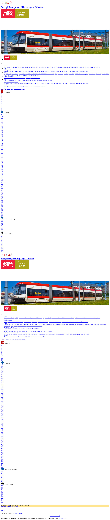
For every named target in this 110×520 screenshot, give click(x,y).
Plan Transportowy (21, 78)
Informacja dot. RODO (68, 67)
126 (2, 139)
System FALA (22, 74)
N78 (2, 250)
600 (2, 208)
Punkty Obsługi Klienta (12, 75)
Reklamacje (37, 78)
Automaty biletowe (22, 75)
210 (2, 184)
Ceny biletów (7, 74)
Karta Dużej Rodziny (101, 74)
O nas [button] (5, 65)
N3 (1, 237)
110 (2, 123)
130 (2, 142)
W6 (2, 227)
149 (2, 151)
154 (2, 153)
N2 (1, 236)
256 (2, 190)
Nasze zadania (7, 67)
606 (2, 209)
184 (2, 176)
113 (2, 127)
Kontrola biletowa (32, 75)
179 (2, 173)
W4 (2, 224)
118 (2, 132)
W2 (2, 221)
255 (2, 189)
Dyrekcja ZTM (14, 67)
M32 (2, 116)
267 (2, 194)
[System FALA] (6, 3)
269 (2, 197)
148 (2, 150)
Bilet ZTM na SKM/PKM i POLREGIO (35, 74)
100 (2, 118)
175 (2, 169)
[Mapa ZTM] (11, 3)
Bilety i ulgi (30, 83)
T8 (1, 115)
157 (2, 157)
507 (2, 205)
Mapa (12, 89)
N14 (2, 246)
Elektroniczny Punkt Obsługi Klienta (16, 80)
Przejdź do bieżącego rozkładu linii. (9, 506)
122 (2, 135)
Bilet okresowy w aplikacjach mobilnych (85, 74)
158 (2, 158)
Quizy (98, 67)
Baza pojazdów (30, 78)
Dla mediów (28, 80)
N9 (1, 244)
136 (2, 146)
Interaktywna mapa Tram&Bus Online (13, 71)
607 (2, 211)
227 (2, 188)
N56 (2, 248)
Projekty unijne (45, 67)
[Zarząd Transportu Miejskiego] (10, 59)
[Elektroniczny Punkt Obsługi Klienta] (3, 3)
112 (2, 126)
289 (2, 201)
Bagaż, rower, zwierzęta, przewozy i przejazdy (44, 83)
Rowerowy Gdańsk (33, 86)
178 (2, 171)
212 (2, 185)
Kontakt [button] (5, 79)
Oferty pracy (39, 67)
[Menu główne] (1, 314)
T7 (1, 114)
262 (2, 193)
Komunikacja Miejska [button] (9, 76)
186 (2, 177)
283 (2, 200)
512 (2, 206)
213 (2, 186)
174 (2, 167)
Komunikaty (59, 71)
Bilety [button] (5, 72)
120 (2, 134)
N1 (1, 235)
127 (2, 141)
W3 (2, 223)
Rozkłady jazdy (44, 71)
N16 (2, 247)
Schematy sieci (51, 71)
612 (2, 212)
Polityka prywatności (79, 67)
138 (2, 147)
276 (2, 198)
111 (2, 124)
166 (2, 161)
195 (2, 180)
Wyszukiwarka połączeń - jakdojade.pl (31, 71)
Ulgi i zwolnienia (14, 74)
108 (2, 122)
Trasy (2, 89)
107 (2, 120)
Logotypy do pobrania (37, 80)
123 (2, 136)
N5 (1, 240)
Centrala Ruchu (7, 78)
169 (2, 165)
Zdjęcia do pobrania (47, 80)
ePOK (5, 68)
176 (2, 170)
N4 (1, 239)
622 (2, 213)
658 (2, 215)
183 (2, 174)
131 (2, 143)
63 (1, 110)
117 (2, 131)
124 (2, 138)
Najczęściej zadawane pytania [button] (11, 82)
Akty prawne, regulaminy (91, 67)
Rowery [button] (5, 84)
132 (2, 145)
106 (2, 119)
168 (2, 163)
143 (2, 149)
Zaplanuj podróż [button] (7, 70)
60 (1, 108)
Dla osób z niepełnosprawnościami (70, 71)
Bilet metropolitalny (50, 74)
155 (2, 154)
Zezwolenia (14, 78)
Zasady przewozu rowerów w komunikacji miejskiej (16, 86)
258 (2, 192)
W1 (2, 220)
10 (1, 104)
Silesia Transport (18, 513)
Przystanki (7, 89)
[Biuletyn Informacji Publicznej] (8, 3)
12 (1, 107)
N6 (1, 241)
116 (2, 130)
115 (2, 128)
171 (2, 166)
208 (2, 182)
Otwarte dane (21, 67)
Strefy (38, 75)
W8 (2, 229)
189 (2, 178)
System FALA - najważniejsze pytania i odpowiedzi (76, 83)
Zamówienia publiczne (30, 67)
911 (2, 216)
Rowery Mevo (41, 86)
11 (1, 106)
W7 (2, 228)
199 (2, 181)
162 (2, 159)
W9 (2, 231)
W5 (2, 225)
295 (2, 202)
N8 (1, 243)
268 (2, 196)
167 (2, 162)
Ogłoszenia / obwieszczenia (56, 67)
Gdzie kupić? (7, 326)
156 (2, 155)
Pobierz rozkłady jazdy (19, 89)
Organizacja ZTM (60, 83)
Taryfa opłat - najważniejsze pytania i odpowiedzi (15, 83)
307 (2, 204)
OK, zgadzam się (63, 518)
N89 (2, 251)
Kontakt (5, 80)
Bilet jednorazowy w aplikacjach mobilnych (65, 74)
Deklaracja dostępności (55, 516)
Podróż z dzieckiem (83, 71)
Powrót (3, 510)
